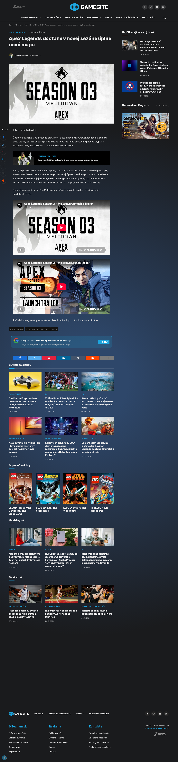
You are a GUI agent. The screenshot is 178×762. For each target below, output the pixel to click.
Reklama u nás (55, 733)
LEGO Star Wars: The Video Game (74, 509)
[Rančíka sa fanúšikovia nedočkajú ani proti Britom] (97, 594)
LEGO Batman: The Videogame (46, 509)
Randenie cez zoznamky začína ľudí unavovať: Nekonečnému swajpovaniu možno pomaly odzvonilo (96, 558)
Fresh (12, 550)
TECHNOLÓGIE (53, 17)
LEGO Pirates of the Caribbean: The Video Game (20, 511)
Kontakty (95, 726)
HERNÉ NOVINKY (30, 17)
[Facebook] (3, 137)
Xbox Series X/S (53, 439)
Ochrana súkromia (17, 738)
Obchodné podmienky (59, 742)
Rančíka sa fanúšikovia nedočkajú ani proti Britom (96, 612)
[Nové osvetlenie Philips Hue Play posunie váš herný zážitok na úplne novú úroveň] (25, 426)
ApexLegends (16, 329)
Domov (11, 25)
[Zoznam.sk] (161, 735)
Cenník (52, 747)
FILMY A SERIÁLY (74, 17)
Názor (48, 550)
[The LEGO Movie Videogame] (102, 488)
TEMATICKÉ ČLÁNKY (127, 17)
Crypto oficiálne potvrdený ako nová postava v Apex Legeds (68, 160)
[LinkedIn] (3, 159)
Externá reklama (56, 738)
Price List (53, 752)
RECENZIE (92, 17)
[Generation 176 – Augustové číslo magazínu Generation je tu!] (145, 126)
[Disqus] (61, 662)
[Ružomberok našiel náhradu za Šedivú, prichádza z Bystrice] (61, 594)
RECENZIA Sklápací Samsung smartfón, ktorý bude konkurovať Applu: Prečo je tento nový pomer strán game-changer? (61, 559)
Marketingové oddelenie (100, 747)
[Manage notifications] (4, 757)
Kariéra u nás (14, 747)
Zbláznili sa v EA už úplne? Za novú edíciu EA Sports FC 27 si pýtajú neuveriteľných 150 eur (61, 403)
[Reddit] (3, 180)
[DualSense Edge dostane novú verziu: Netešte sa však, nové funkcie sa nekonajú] (25, 381)
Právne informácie (17, 733)
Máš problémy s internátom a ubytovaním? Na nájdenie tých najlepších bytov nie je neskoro (24, 558)
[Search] (164, 18)
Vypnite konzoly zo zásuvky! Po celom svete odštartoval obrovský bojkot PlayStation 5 (152, 87)
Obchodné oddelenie (98, 738)
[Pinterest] (3, 152)
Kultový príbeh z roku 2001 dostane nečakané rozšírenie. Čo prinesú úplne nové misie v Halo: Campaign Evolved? (61, 449)
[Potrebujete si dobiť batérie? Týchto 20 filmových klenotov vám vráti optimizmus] (129, 45)
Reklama (55, 726)
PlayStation (15, 394)
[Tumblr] (3, 166)
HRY (107, 17)
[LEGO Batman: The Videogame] (48, 488)
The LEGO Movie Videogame (99, 509)
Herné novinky (22, 25)
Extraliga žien (53, 606)
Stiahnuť (163, 105)
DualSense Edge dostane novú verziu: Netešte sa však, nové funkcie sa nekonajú (23, 403)
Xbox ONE (39, 25)
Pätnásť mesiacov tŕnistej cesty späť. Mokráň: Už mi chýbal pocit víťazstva (24, 613)
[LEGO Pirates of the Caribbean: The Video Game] (21, 488)
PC (46, 394)
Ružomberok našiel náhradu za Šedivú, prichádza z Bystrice (61, 613)
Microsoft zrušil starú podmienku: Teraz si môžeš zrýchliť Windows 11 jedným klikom (154, 66)
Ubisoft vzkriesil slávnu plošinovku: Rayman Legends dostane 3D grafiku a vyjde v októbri (97, 447)
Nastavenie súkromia (18, 742)
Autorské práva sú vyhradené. (157, 728)
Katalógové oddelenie (99, 742)
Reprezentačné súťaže (93, 606)
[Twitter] (3, 144)
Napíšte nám (14, 752)
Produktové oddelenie (99, 733)
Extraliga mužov (17, 606)
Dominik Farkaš (21, 55)
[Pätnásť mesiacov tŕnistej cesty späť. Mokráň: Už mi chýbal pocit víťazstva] (25, 594)
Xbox (31, 25)
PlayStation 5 (88, 439)
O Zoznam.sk (18, 726)
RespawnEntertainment (37, 329)
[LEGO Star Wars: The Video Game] (75, 488)
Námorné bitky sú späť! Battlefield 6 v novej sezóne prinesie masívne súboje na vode (97, 403)
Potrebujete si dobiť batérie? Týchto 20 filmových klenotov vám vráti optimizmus (152, 46)
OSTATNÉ (147, 17)
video (54, 329)
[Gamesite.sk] (89, 7)
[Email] (3, 173)
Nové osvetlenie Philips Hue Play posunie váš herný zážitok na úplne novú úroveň (24, 447)
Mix (83, 550)
